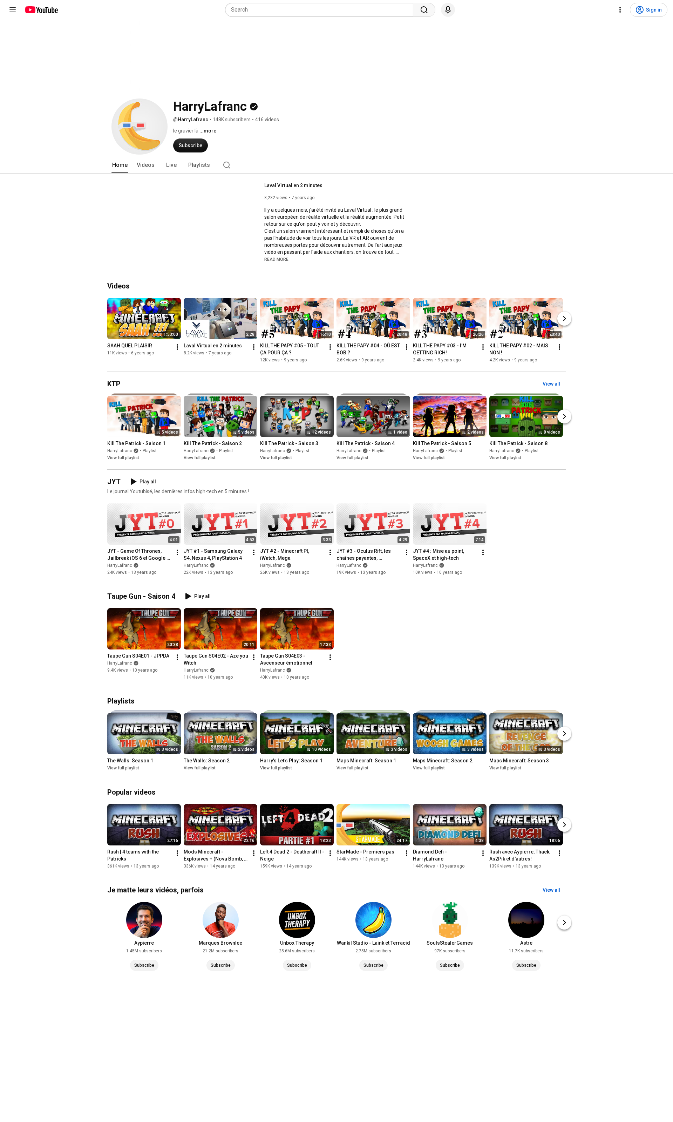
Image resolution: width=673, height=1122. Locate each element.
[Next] (564, 319)
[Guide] (12, 10)
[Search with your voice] (448, 10)
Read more (276, 259)
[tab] (119, 165)
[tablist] (336, 165)
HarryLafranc (119, 450)
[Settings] (620, 10)
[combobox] (321, 10)
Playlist (150, 450)
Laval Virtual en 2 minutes (293, 185)
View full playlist (123, 457)
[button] (276, 259)
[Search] (424, 10)
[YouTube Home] (41, 10)
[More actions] (177, 347)
